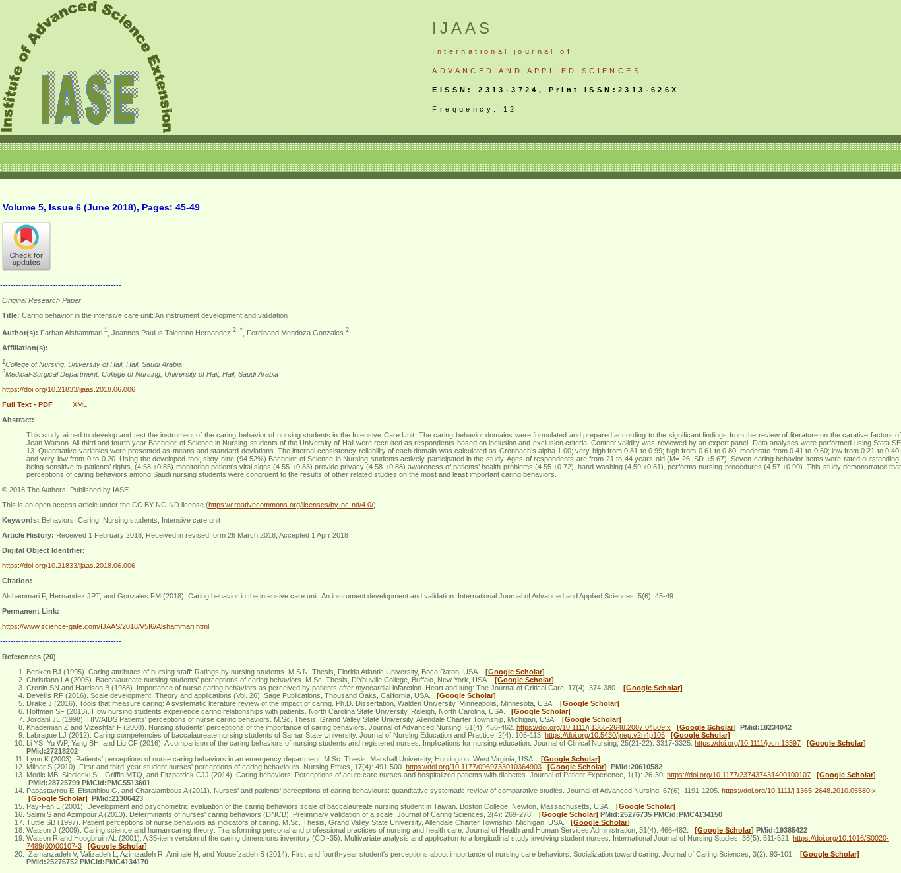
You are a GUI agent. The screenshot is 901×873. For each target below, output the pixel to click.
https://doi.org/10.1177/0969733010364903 (474, 767)
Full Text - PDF (27, 404)
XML (80, 404)
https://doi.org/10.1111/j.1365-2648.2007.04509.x (593, 727)
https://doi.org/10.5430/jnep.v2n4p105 (605, 735)
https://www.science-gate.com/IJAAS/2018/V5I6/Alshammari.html (105, 626)
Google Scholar (515, 672)
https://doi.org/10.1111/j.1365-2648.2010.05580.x (799, 790)
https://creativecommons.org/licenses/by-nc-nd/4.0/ (290, 505)
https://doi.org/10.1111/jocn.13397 (748, 743)
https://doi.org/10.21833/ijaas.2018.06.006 (68, 389)
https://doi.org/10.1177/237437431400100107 (739, 775)
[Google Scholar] (524, 680)
